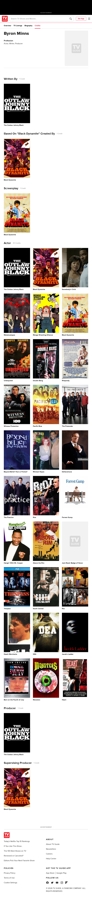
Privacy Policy (9, 873)
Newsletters (51, 849)
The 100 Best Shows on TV (15, 851)
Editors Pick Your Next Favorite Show (19, 860)
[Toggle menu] (89, 19)
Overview (7, 26)
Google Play (61, 873)
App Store (50, 873)
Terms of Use (9, 878)
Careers (49, 854)
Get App (81, 19)
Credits (37, 26)
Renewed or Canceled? (13, 856)
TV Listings (18, 26)
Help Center (51, 858)
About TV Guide (53, 844)
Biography (28, 26)
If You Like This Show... (13, 846)
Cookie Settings (10, 882)
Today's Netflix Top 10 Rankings (17, 841)
